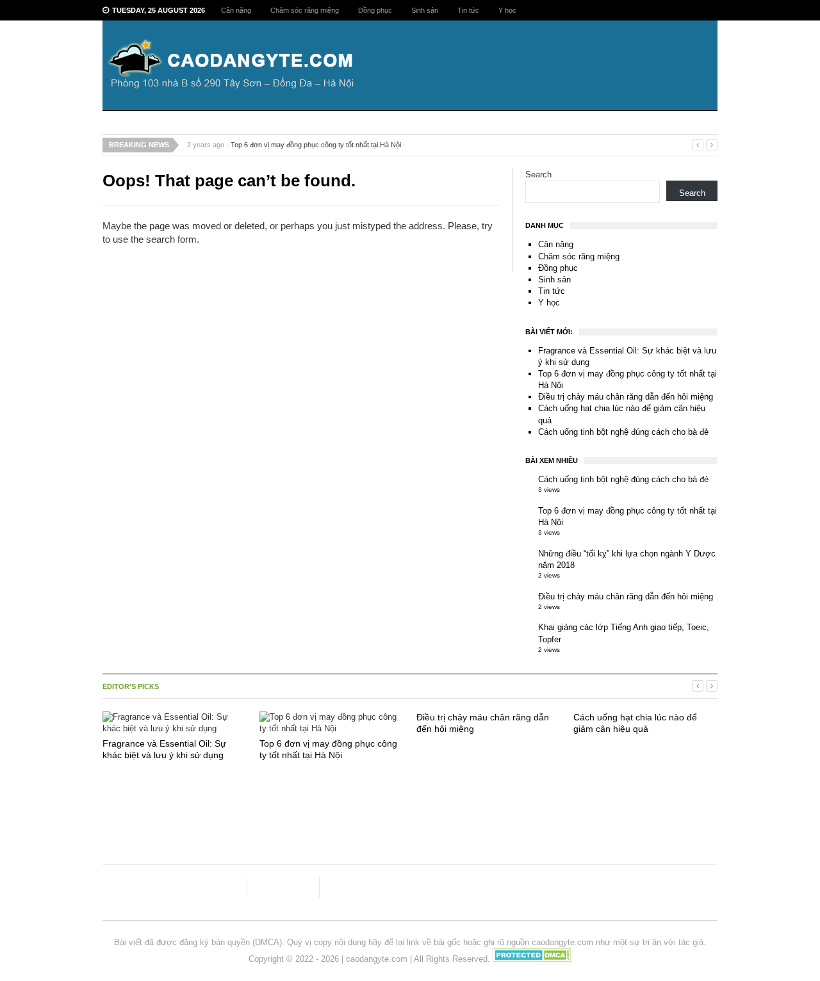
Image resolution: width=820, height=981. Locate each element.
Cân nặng (236, 10)
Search (538, 174)
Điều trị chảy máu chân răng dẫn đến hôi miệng (625, 396)
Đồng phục (375, 10)
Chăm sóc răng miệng (304, 10)
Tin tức (468, 10)
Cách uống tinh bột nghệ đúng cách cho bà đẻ (623, 432)
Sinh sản (424, 10)
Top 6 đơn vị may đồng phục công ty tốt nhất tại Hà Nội (316, 145)
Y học (507, 10)
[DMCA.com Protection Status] (532, 959)
